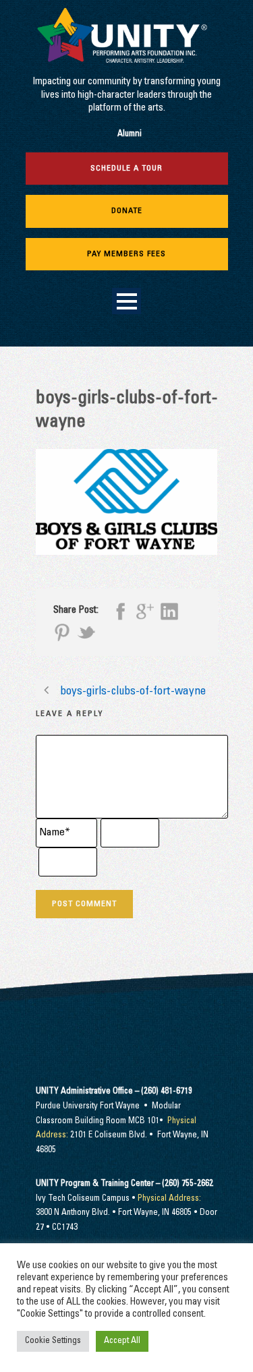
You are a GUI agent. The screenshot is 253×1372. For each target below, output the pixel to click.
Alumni (129, 134)
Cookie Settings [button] (53, 1341)
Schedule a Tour (126, 169)
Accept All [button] (122, 1341)
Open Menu (126, 301)
